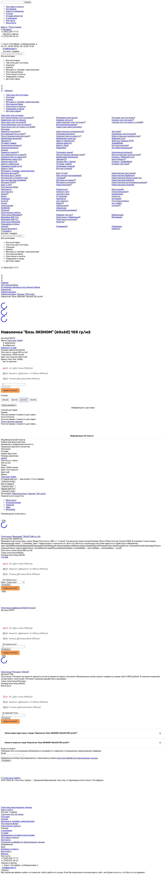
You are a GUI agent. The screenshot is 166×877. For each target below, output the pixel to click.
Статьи (9, 13)
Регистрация (15, 27)
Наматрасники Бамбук (123, 180)
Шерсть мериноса (65, 141)
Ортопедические (120, 145)
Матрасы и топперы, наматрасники (22, 102)
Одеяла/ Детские (120, 164)
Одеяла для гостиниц (122, 120)
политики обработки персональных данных (77, 758)
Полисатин (62, 189)
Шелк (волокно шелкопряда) (70, 131)
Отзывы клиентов (14, 16)
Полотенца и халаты (15, 106)
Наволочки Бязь (8, 292)
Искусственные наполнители (126, 136)
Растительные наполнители (14, 136)
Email (3, 753)
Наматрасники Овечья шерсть (127, 178)
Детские (116, 131)
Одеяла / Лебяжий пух (123, 157)
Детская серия (13, 111)
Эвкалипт (6, 141)
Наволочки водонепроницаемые (66, 209)
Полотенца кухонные (66, 219)
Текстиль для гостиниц (17, 95)
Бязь (4, 196)
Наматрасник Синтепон (124, 173)
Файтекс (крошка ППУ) (123, 141)
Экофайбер (117, 143)
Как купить (11, 23)
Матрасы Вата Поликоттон (14, 178)
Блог (3, 847)
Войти (4, 27)
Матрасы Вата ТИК (11, 175)
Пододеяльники (120, 192)
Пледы (4, 226)
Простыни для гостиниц (13, 122)
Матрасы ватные (9, 173)
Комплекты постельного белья (7, 191)
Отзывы (4, 833)
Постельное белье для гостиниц (16, 118)
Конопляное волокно (11, 145)
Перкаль (5, 198)
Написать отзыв (8, 348)
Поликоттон (62, 192)
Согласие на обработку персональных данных (23, 842)
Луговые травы (8, 143)
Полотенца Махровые (11, 215)
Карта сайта (7, 810)
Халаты (59, 222)
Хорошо (5, 870)
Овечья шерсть (64, 143)
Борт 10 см (62, 173)
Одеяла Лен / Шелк (66, 161)
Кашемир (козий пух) (11, 166)
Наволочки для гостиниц (13, 120)
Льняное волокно (9, 148)
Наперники (117, 194)
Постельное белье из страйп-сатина (120, 203)
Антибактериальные (121, 148)
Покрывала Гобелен (117, 227)
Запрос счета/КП (10, 390)
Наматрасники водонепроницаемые (129, 182)
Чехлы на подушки (116, 197)
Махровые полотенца (66, 118)
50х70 (14, 400)
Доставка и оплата (15, 6)
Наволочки (62, 205)
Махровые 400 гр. (10, 217)
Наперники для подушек (123, 134)
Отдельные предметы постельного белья (62, 199)
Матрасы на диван (65, 180)
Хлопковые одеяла (65, 166)
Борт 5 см (6, 185)
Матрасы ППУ (7, 182)
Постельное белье (14, 104)
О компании (11, 18)
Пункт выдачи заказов (11, 421)
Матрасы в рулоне (64, 182)
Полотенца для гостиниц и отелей (17, 127)
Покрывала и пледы (15, 109)
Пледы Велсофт (9, 229)
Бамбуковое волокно (11, 138)
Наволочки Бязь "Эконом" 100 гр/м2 (18, 294)
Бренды (4, 854)
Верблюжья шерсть (66, 138)
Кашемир (61, 148)
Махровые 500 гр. (9, 219)
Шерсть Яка (62, 145)
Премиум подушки (9, 131)
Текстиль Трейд (15, 340)
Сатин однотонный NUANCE (7, 205)
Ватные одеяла (64, 168)
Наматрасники (63, 185)
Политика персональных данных (16, 807)
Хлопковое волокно (65, 134)
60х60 (4, 458)
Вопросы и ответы (9, 849)
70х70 (33, 400)
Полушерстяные (64, 152)
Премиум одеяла (9, 152)
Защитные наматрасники (69, 127)
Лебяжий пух (118, 138)
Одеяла (9, 99)
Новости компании (15, 11)
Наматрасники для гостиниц (70, 122)
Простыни (118, 189)
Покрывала (61, 226)
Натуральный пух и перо (12, 134)
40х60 (5, 400)
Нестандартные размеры (13, 180)
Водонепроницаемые (66, 124)
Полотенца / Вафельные (67, 217)
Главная (4, 282)
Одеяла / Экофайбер (122, 161)
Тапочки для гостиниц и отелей (127, 122)
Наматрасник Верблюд (123, 175)
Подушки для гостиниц (123, 118)
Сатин (4, 201)
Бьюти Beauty (119, 159)
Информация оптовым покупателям (18, 835)
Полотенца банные (10, 222)
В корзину (6, 387)
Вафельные (117, 215)
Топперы (60, 178)
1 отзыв (4, 557)
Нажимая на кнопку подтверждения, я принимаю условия (49, 758)
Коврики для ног (64, 120)
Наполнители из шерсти (68, 136)
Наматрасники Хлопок (123, 185)
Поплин (5, 210)
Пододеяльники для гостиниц (16, 124)
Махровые (117, 217)
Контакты (10, 20)
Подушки (10, 97)
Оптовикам (11, 9)
